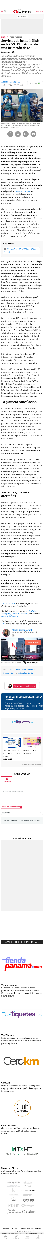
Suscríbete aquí (8, 603)
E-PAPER (27, 1238)
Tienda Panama (14, 1211)
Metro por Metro (14, 1206)
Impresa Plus (28, 1206)
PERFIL (38, 1238)
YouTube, (32, 611)
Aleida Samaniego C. (10, 81)
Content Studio (28, 1191)
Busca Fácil (28, 1195)
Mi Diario (14, 1186)
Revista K (14, 1191)
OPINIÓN (16, 1238)
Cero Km (28, 1212)
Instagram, (6, 613)
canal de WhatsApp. (10, 616)
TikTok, (14, 613)
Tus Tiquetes (14, 1195)
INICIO (5, 1238)
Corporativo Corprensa (14, 1183)
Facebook (24, 613)
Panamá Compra (22, 191)
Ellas (28, 1186)
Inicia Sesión (22, 16)
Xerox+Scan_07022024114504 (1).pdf (20, 251)
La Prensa (28, 1183)
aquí (3, 623)
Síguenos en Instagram (24, 686)
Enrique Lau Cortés (25, 673)
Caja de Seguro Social (17, 669)
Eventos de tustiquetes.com (31, 765)
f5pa (28, 1200)
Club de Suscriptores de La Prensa (14, 1200)
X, (18, 613)
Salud (13, 673)
